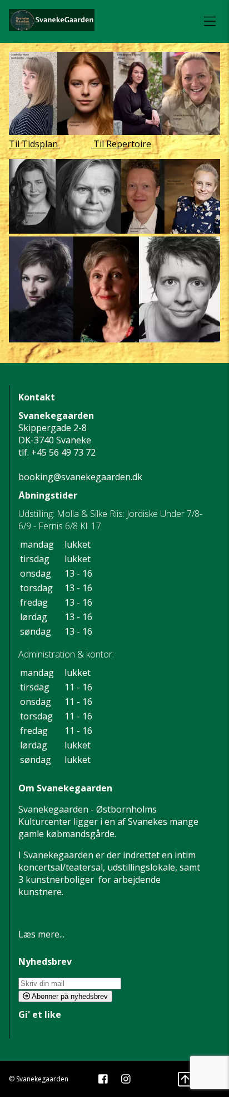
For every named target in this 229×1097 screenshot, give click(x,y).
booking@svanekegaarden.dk (80, 477)
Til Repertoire (121, 144)
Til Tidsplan (34, 144)
